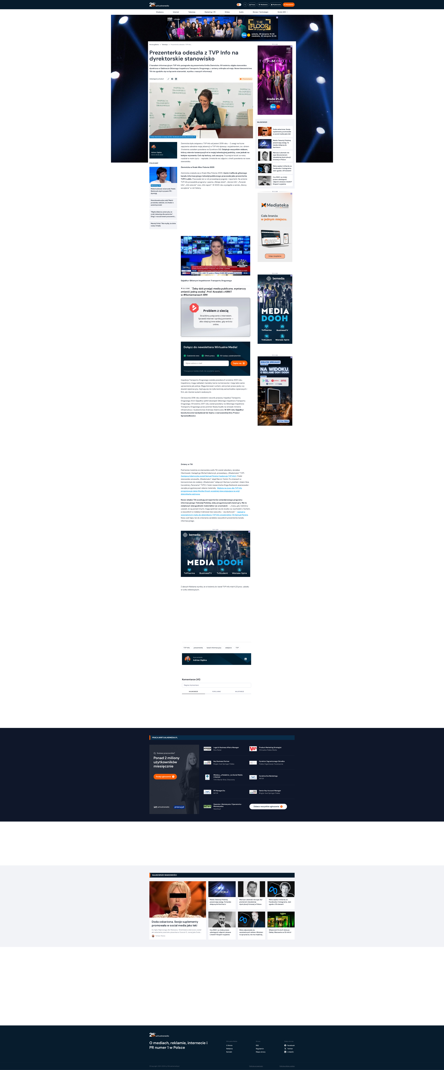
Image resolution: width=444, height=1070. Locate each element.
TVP (237, 648)
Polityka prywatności (256, 1066)
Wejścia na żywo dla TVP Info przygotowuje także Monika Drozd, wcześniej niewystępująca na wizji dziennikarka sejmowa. (211, 491)
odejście (228, 648)
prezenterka (198, 648)
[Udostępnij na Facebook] (173, 79)
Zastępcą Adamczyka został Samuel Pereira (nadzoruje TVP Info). (208, 476)
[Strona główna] (159, 5)
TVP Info (186, 648)
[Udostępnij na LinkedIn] (176, 79)
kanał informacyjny (214, 648)
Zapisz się (237, 363)
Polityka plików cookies (287, 1066)
